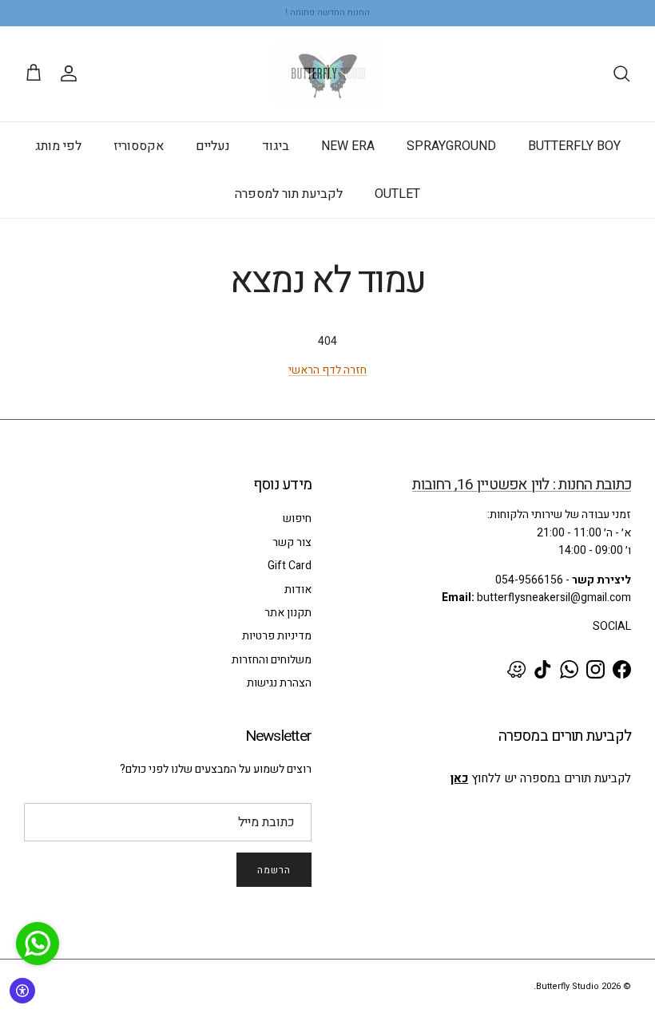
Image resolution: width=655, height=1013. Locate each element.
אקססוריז (138, 146)
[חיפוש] (621, 73)
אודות (298, 589)
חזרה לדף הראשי (327, 370)
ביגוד (275, 146)
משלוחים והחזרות (272, 659)
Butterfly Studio (567, 986)
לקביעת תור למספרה (289, 194)
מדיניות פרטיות (277, 635)
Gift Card (290, 565)
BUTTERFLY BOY (574, 146)
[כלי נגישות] (22, 990)
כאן (459, 778)
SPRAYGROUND (451, 146)
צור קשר (292, 542)
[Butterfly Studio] (327, 73)
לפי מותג (58, 146)
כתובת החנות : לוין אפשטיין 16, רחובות (521, 484)
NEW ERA (348, 146)
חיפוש (297, 518)
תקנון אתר (288, 612)
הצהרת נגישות (279, 683)
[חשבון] (72, 73)
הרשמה (274, 870)
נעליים (213, 146)
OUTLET (397, 194)
